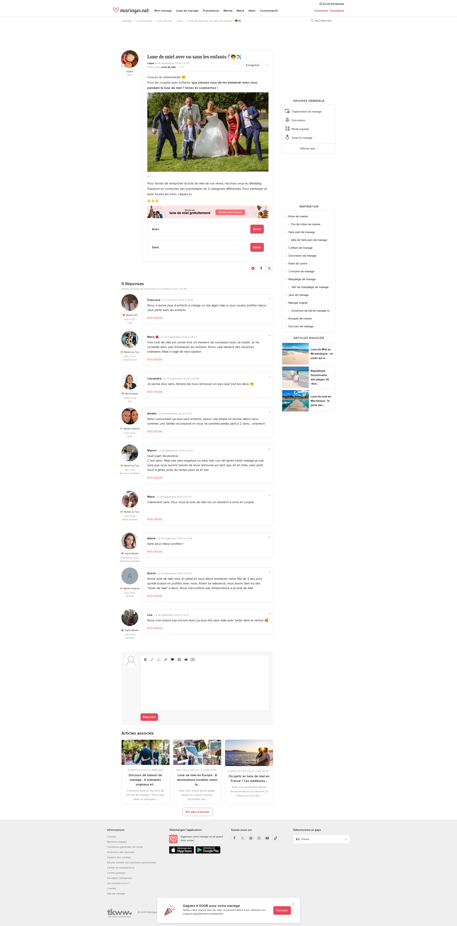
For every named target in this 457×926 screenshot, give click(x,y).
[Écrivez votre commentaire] (205, 685)
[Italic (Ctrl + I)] (152, 659)
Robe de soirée (297, 263)
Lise (149, 615)
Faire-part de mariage (301, 232)
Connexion (321, 10)
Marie (151, 497)
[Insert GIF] (192, 659)
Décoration (298, 120)
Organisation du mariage (307, 111)
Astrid (151, 573)
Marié (240, 10)
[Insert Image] (179, 659)
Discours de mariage (301, 326)
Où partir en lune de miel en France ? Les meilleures (249, 778)
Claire (150, 63)
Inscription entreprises (119, 878)
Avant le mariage (302, 138)
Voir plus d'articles (197, 812)
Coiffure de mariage (300, 248)
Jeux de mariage (298, 295)
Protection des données (121, 852)
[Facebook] (234, 838)
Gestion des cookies (119, 857)
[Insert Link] (165, 659)
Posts (180, 20)
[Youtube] (267, 838)
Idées (251, 10)
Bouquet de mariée (300, 318)
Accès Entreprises (333, 3)
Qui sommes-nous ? (118, 883)
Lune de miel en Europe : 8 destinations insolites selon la (197, 779)
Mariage (127, 20)
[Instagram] (259, 838)
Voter (257, 229)
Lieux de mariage (187, 10)
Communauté (269, 10)
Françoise (153, 300)
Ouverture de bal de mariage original (313, 310)
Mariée (228, 10)
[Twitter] (242, 838)
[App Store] (181, 852)
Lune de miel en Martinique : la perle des (321, 401)
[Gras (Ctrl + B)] (145, 659)
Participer (282, 910)
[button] (253, 268)
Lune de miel (164, 20)
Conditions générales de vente (125, 847)
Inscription (337, 10)
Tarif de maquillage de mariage (310, 287)
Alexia (151, 538)
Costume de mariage (301, 271)
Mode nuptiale (300, 129)
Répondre (149, 717)
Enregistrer (252, 65)
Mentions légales (117, 841)
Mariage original (297, 303)
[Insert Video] (186, 659)
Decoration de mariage (302, 255)
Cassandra (154, 378)
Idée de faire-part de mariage (309, 240)
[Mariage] (131, 11)
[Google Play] (207, 852)
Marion (151, 450)
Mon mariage (163, 10)
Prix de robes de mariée (305, 224)
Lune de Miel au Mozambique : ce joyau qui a (322, 354)
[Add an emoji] (172, 659)
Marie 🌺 (153, 337)
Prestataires (211, 10)
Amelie (151, 413)
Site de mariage (116, 893)
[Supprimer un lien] (159, 659)
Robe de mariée (298, 216)
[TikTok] (275, 838)
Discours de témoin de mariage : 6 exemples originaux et (145, 779)
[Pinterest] (250, 838)
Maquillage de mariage (302, 279)
